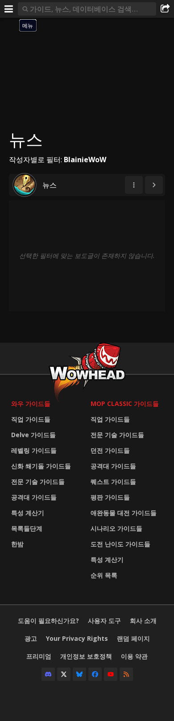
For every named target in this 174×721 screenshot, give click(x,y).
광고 (31, 638)
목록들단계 (26, 528)
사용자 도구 (104, 620)
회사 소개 (143, 620)
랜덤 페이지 (133, 638)
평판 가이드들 (110, 497)
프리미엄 (38, 656)
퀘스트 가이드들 (113, 481)
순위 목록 (104, 575)
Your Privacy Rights (77, 638)
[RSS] (126, 674)
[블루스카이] (79, 674)
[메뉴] (9, 9)
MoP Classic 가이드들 (125, 403)
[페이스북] (95, 674)
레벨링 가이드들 (34, 450)
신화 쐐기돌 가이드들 (41, 466)
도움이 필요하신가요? (48, 620)
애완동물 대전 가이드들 (124, 512)
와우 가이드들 (30, 403)
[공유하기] (165, 9)
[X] (63, 674)
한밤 (17, 544)
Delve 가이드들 (33, 434)
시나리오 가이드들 (116, 528)
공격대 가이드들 (34, 497)
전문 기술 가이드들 (38, 481)
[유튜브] (110, 674)
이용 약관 (134, 656)
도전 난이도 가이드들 (120, 544)
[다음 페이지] (154, 185)
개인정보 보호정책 (86, 656)
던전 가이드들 (110, 450)
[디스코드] (48, 674)
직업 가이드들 (30, 419)
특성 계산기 (27, 512)
